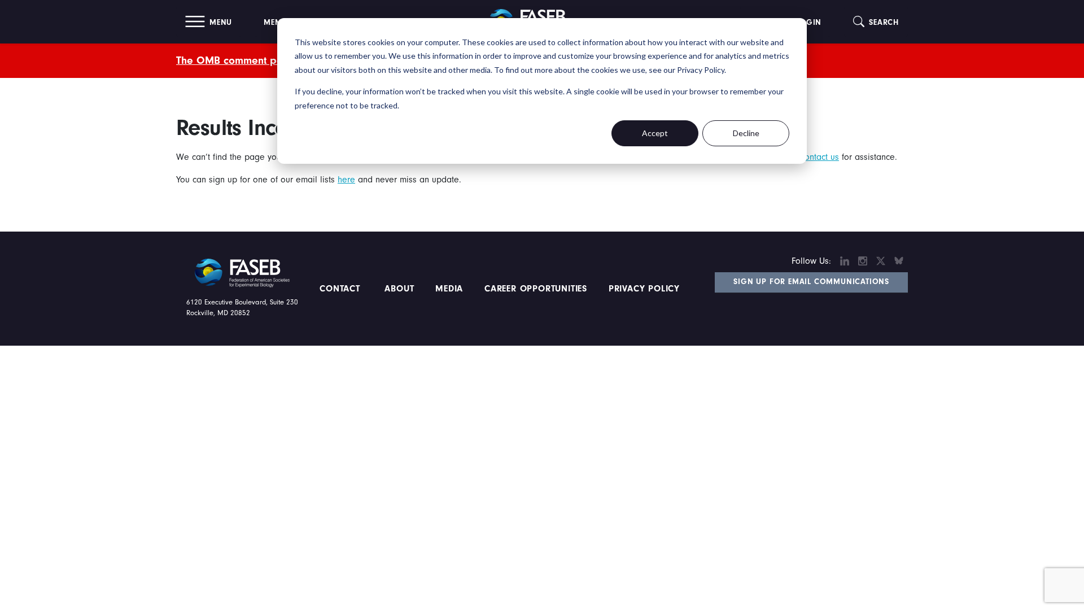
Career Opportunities (534, 289)
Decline (746, 133)
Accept (655, 133)
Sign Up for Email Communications (811, 281)
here (346, 180)
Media (449, 289)
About (400, 289)
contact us (820, 157)
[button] (208, 22)
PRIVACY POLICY (644, 289)
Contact (341, 289)
